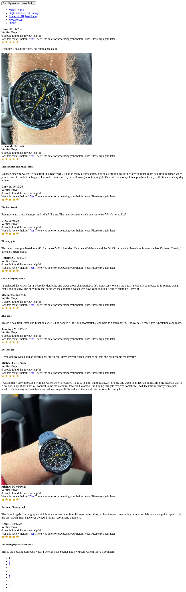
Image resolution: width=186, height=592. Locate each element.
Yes (32, 38)
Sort (18, 3)
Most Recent (16, 19)
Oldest (12, 22)
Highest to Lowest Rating (23, 13)
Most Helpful (16, 9)
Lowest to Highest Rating (23, 16)
